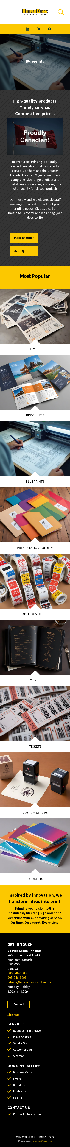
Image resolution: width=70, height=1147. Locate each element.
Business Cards (22, 1072)
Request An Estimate (27, 1031)
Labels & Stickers (35, 614)
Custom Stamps (35, 812)
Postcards (20, 1091)
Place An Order (22, 1037)
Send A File (20, 1043)
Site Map (13, 1014)
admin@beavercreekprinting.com (30, 982)
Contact (18, 1004)
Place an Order (24, 238)
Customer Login (23, 1050)
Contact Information (27, 1114)
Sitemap (18, 1056)
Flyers (35, 349)
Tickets (35, 746)
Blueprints (35, 481)
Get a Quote (22, 251)
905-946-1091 (17, 977)
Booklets (35, 879)
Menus (35, 680)
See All (17, 1098)
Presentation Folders (35, 548)
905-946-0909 (17, 973)
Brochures (35, 415)
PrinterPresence (42, 1141)
